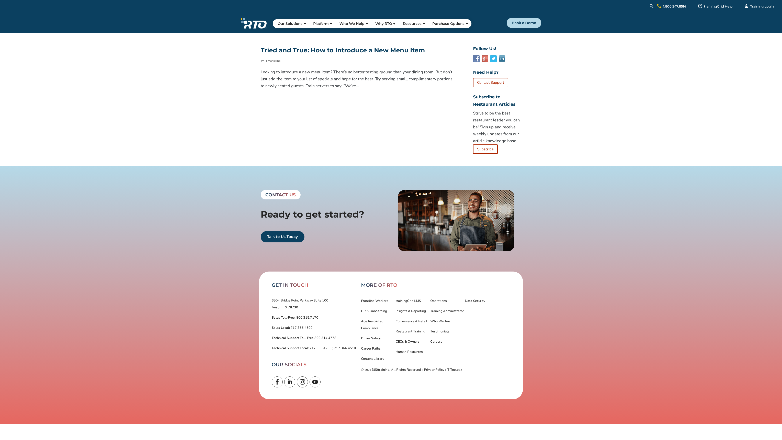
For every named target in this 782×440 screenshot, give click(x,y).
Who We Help (352, 24)
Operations (438, 301)
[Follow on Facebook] (277, 381)
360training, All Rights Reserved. (397, 369)
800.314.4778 (325, 338)
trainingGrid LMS (408, 301)
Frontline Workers (374, 301)
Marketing (274, 61)
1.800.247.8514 (674, 6)
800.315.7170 (306, 317)
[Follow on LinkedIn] (289, 381)
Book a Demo (524, 23)
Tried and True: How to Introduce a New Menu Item (343, 50)
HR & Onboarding (374, 311)
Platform (321, 24)
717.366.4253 (320, 348)
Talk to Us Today (282, 237)
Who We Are (440, 321)
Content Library (372, 358)
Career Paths (371, 348)
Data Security (475, 301)
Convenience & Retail (411, 321)
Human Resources (409, 352)
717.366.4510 (344, 348)
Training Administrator (447, 311)
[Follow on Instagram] (302, 381)
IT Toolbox (454, 369)
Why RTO (383, 24)
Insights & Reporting (411, 311)
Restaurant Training (410, 331)
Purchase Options (448, 24)
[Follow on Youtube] (315, 381)
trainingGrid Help (718, 6)
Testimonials (439, 331)
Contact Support (490, 82)
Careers (436, 341)
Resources (412, 24)
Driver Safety (371, 338)
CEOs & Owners (408, 341)
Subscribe (485, 149)
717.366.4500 (301, 328)
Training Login (762, 6)
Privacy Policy (434, 369)
